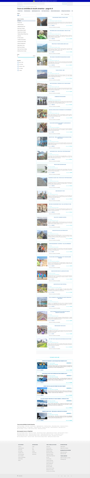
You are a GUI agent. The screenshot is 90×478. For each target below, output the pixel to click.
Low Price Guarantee (21, 454)
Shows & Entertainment (21, 43)
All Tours (19, 20)
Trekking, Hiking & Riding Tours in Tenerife (47, 434)
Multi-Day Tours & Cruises (22, 50)
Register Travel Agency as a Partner (65, 457)
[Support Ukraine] (34, 1)
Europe (33, 446)
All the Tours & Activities (20, 426)
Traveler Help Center (21, 448)
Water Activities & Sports (22, 30)
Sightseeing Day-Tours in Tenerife (52, 432)
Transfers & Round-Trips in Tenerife (22, 435)
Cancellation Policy (20, 452)
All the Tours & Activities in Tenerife (22, 432)
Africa (33, 449)
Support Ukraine (44, 0)
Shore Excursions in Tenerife (41, 432)
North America (34, 454)
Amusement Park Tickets (22, 41)
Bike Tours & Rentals (21, 47)
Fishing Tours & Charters (22, 32)
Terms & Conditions (21, 455)
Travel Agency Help (63, 459)
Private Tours (20, 22)
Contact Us (19, 446)
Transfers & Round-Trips (22, 39)
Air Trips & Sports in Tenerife (58, 434)
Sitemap (19, 460)
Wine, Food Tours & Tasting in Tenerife (41, 436)
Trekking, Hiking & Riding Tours (23, 34)
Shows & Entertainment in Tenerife (46, 435)
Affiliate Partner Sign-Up (63, 452)
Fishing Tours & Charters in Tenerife (34, 434)
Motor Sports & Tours (21, 45)
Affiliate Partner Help (63, 453)
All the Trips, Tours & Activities (50, 471)
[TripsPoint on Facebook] (64, 476)
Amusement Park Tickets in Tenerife (34, 435)
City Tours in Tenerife (31, 436)
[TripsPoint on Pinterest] (58, 476)
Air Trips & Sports (20, 37)
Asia (33, 448)
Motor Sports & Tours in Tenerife (57, 435)
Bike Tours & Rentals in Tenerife (22, 436)
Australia (33, 451)
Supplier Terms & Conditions (64, 448)
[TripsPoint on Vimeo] (71, 476)
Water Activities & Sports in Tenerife (22, 434)
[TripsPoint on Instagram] (68, 476)
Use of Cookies (20, 451)
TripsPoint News (20, 458)
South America (23, 6)
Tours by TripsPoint (19, 6)
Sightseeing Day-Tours (21, 26)
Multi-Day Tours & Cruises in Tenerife (53, 436)
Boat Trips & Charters (21, 28)
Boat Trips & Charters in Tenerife (63, 432)
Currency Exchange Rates (21, 457)
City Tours (19, 35)
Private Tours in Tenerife (32, 432)
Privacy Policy (20, 449)
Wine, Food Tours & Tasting (22, 49)
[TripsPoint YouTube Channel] (61, 476)
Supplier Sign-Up (62, 446)
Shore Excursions (20, 24)
